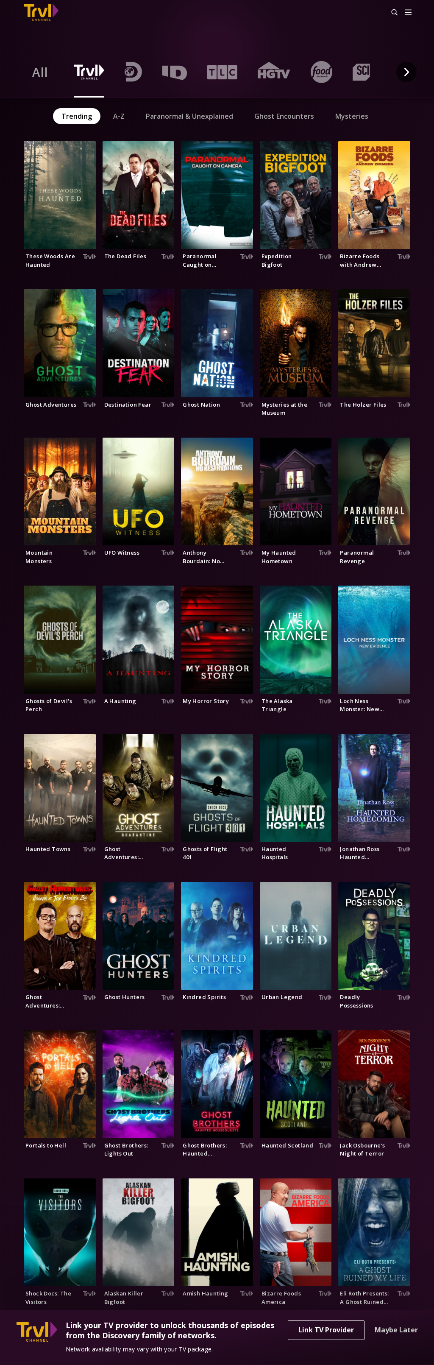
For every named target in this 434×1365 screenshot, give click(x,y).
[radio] (40, 72)
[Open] (408, 13)
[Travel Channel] (45, 12)
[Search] (391, 13)
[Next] (406, 72)
